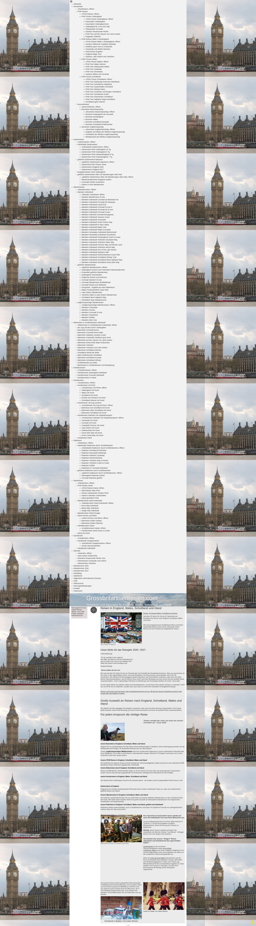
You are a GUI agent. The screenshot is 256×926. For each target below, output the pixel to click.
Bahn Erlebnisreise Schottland (90, 355)
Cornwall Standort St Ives (92, 280)
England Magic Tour (93, 54)
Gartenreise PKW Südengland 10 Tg (96, 149)
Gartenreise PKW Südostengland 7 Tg (97, 157)
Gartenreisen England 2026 (93, 167)
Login (128, 925)
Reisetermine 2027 (81, 571)
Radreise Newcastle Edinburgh (94, 453)
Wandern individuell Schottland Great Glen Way (100, 262)
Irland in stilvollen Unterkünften (94, 496)
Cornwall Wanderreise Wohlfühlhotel (96, 282)
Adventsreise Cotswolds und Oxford (92, 561)
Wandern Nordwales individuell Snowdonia (99, 235)
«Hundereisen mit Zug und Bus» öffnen (97, 405)
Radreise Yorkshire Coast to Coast (95, 463)
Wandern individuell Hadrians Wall (95, 252)
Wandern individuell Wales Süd (94, 227)
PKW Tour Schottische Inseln (97, 94)
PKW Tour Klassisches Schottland (99, 97)
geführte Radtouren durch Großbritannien (94, 470)
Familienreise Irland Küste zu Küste (96, 531)
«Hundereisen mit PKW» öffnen (94, 388)
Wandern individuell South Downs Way (97, 222)
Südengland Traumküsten (92, 275)
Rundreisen (78, 6)
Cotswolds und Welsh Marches (98, 49)
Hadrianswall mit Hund (91, 430)
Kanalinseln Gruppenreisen (88, 541)
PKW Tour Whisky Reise (95, 89)
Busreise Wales (92, 119)
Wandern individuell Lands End (94, 205)
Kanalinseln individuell (86, 548)
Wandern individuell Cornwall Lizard (96, 212)
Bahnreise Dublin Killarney (92, 523)
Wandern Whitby (88, 317)
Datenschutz (79, 583)
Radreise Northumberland (92, 458)
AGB (75, 581)
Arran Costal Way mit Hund (92, 435)
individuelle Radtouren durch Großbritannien (95, 445)
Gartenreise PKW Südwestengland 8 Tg (97, 154)
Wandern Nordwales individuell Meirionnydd (99, 232)
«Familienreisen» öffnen (87, 370)
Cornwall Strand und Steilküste (94, 285)
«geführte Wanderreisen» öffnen (94, 267)
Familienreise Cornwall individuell (91, 375)
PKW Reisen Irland (85, 486)
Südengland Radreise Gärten (93, 475)
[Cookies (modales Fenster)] (252, 922)
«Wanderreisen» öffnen (87, 190)
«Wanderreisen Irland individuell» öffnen (98, 503)
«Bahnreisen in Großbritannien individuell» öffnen (97, 325)
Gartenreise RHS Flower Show (94, 165)
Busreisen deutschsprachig (92, 109)
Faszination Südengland (95, 22)
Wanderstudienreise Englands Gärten (96, 180)
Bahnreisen (111, 768)
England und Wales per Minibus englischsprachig (105, 132)
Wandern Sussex (88, 310)
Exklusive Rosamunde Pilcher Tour (91, 558)
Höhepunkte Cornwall (94, 29)
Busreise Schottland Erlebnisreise (99, 124)
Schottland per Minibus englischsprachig (102, 134)
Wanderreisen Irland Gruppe (89, 513)
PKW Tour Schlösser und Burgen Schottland (103, 92)
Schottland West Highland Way (94, 297)
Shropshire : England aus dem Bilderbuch (98, 287)
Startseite (77, 4)
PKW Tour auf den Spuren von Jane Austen (103, 34)
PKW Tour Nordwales (94, 72)
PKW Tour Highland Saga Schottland (100, 99)
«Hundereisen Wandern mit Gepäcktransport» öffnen (103, 418)
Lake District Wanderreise (92, 292)
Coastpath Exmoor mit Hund (93, 425)
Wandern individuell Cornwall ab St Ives (97, 210)
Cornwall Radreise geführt (92, 478)
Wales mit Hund (88, 393)
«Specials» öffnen (85, 553)
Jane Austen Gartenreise (87, 556)
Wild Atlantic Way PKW (91, 491)
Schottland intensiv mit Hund (93, 400)
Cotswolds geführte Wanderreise (95, 272)
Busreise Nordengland (94, 117)
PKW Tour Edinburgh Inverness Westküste (103, 82)
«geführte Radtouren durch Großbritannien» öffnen (102, 473)
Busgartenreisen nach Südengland (91, 172)
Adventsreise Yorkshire (87, 563)
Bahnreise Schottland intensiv (89, 350)
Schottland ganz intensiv (95, 102)
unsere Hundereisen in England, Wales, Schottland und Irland (124, 776)
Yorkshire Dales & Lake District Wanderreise (99, 295)
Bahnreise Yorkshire (86, 345)
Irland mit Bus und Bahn (87, 516)
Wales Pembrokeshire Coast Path (95, 290)
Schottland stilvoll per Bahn (88, 353)
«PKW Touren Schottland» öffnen (99, 79)
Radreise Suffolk (88, 465)
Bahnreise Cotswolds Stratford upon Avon (94, 338)
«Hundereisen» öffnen (86, 383)
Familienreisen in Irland (87, 378)
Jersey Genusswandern (91, 546)
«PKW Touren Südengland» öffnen (99, 19)
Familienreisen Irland (86, 526)
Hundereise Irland (85, 438)
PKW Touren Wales (89, 59)
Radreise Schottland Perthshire (94, 450)
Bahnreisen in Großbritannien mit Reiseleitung (96, 365)
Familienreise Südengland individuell (92, 373)
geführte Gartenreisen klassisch (90, 160)
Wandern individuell (85, 192)
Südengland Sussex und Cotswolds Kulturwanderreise (103, 270)
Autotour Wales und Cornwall (97, 74)
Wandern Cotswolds (90, 307)
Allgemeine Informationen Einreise (87, 578)
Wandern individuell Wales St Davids (96, 230)
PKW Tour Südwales (94, 69)
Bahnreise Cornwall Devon (88, 330)
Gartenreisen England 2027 (93, 170)
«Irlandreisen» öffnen (86, 483)
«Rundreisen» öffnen (86, 9)
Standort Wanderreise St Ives (93, 197)
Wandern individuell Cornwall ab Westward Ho (100, 200)
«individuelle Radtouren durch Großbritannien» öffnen (103, 448)
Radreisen (78, 440)
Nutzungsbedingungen (83, 586)
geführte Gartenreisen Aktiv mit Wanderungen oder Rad (100, 174)
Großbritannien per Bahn (87, 363)
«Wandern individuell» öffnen (93, 195)
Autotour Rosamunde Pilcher (97, 32)
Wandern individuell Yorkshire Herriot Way (98, 247)
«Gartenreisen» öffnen (86, 142)
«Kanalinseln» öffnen (86, 538)
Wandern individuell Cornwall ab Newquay (98, 202)
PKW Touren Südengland (92, 16)
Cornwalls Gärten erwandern (93, 182)
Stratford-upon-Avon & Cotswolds (99, 47)
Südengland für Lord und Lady (98, 27)
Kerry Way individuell (90, 506)
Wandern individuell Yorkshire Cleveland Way (100, 240)
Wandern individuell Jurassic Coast (95, 217)
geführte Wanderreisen (87, 265)
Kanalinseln (78, 536)
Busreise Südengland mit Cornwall (99, 114)
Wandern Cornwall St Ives (92, 312)
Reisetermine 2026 (81, 568)
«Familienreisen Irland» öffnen (94, 528)
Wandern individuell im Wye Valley (95, 225)
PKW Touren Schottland (91, 77)
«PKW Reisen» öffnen (90, 14)
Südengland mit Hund (90, 390)
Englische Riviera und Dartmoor (94, 277)
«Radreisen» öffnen (85, 443)
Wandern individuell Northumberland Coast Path (101, 255)
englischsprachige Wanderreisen (91, 302)
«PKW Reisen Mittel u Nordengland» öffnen (103, 42)
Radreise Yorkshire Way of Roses (95, 461)
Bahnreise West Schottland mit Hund (96, 410)
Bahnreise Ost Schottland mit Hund (96, 408)
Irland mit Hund (84, 533)
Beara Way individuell (90, 508)
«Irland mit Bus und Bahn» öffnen (95, 518)
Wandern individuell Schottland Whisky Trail (99, 257)
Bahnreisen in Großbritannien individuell (89, 323)
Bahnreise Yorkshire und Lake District (92, 348)
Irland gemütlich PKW (90, 498)
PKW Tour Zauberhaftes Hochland (99, 87)
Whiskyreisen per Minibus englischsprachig (103, 137)
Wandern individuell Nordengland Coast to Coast (101, 237)
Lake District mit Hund (90, 428)
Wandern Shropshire (90, 315)
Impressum (78, 591)
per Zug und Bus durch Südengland (92, 328)
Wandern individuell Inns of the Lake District (99, 250)
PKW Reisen (83, 11)
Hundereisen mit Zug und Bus (89, 403)
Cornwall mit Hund (89, 423)
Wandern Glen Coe (89, 320)
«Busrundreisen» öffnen (91, 107)
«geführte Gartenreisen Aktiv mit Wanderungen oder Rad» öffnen (107, 177)
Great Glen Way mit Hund (92, 433)
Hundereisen (79, 380)
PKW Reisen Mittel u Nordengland (95, 39)
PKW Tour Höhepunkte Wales (97, 67)
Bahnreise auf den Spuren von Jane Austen (95, 340)
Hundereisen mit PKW (86, 385)
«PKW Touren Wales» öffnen (97, 62)
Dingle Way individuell (90, 511)
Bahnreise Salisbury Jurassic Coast (92, 335)
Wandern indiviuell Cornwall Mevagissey (98, 215)
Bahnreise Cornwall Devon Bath (90, 333)
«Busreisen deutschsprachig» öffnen (100, 112)
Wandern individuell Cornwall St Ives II (97, 207)
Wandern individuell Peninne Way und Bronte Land (102, 245)
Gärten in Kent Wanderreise (93, 185)
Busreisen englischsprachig (92, 127)
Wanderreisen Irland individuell (90, 501)
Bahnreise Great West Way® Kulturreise (94, 343)
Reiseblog (78, 573)
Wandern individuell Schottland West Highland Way (102, 260)
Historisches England (94, 52)
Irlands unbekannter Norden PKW (95, 493)
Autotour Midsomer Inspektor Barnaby (101, 44)
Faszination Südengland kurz (97, 24)
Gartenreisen (79, 139)
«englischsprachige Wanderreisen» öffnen (98, 305)
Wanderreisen (79, 187)
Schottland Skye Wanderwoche (94, 300)
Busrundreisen (83, 104)
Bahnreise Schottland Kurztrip (89, 358)
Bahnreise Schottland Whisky (89, 360)
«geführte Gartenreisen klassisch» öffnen (98, 162)
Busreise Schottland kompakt (97, 122)
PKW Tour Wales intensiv (96, 64)
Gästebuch (78, 576)
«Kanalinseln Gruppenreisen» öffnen (96, 543)
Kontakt (77, 588)
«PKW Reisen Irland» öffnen (93, 488)
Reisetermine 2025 (81, 566)
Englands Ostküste (93, 37)
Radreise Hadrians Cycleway (93, 455)
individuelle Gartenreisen (87, 144)
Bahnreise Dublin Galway (92, 521)
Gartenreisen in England (109, 786)
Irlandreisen (78, 481)
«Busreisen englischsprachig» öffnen (100, 129)
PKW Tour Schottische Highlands (99, 84)
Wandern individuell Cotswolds (94, 220)
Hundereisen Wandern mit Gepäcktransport (95, 415)
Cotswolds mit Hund (90, 420)
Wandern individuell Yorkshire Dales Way (98, 242)
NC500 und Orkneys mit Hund (94, 398)
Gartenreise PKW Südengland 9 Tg (96, 152)
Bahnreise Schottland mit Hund (94, 413)
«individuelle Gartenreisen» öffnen (95, 147)
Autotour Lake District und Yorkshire (100, 57)
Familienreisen (79, 368)
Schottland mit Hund (90, 395)
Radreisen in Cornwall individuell (95, 468)
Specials (77, 551)
